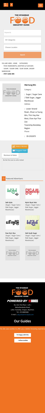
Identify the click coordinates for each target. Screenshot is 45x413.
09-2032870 (31, 136)
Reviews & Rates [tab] (10, 155)
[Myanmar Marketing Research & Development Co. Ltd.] (22, 302)
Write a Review (21, 146)
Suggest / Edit (21, 150)
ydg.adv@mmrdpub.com (25, 314)
